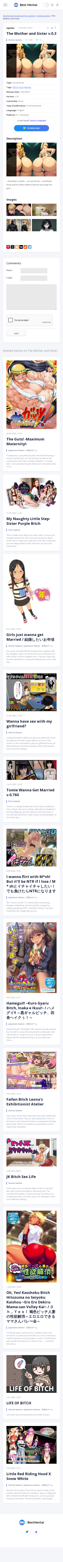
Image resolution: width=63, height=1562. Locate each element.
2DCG (15, 87)
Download (33, 128)
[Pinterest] (8, 247)
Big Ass (27, 87)
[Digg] (21, 247)
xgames (10, 28)
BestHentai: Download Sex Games (19, 15)
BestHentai (35, 1522)
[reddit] (25, 247)
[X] (12, 247)
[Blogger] (17, 247)
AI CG (21, 87)
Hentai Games (43, 15)
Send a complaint (37, 120)
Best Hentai (28, 5)
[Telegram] (29, 247)
